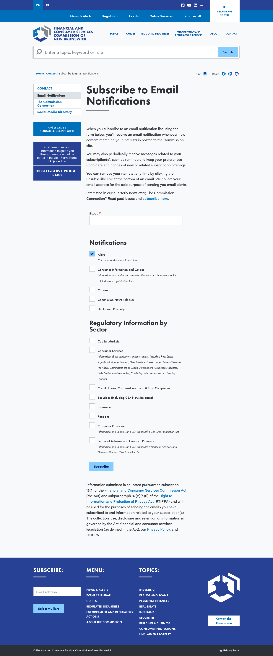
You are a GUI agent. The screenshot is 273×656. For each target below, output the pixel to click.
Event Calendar (98, 595)
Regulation (110, 16)
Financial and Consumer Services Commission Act (145, 490)
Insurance (147, 612)
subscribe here (155, 198)
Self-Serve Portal (225, 13)
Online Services (161, 16)
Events (134, 16)
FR (47, 5)
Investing (147, 590)
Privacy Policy (158, 529)
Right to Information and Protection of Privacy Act (129, 498)
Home (40, 73)
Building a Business (154, 623)
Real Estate (147, 606)
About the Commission (104, 622)
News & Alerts (81, 16)
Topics (114, 33)
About (214, 33)
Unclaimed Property (155, 634)
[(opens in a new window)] (183, 5)
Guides (130, 33)
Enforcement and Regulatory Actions (188, 33)
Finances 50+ (193, 16)
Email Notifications (51, 95)
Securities (147, 618)
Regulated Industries (155, 33)
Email (95, 213)
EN (38, 5)
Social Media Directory (54, 112)
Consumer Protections (157, 629)
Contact (231, 33)
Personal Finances (154, 601)
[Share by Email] (236, 73)
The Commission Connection (49, 104)
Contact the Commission (224, 621)
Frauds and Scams (153, 595)
